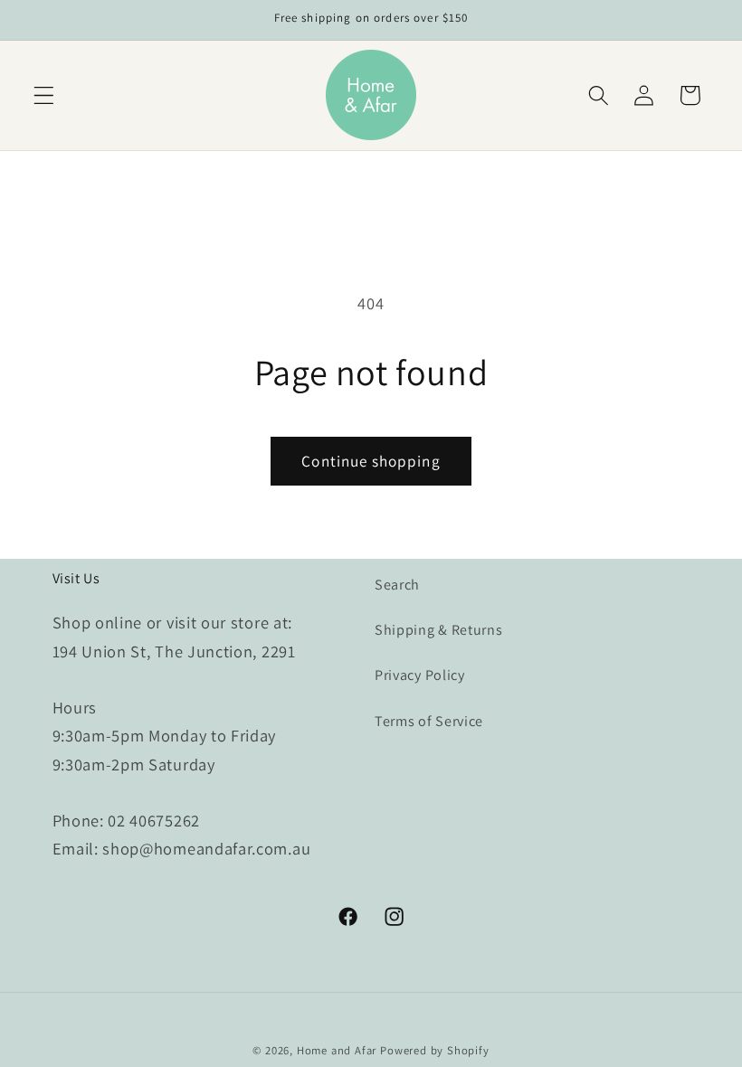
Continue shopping (371, 460)
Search (397, 584)
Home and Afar (336, 1050)
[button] (44, 95)
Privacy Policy (420, 675)
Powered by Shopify (435, 1050)
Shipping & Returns (438, 629)
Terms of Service (429, 721)
